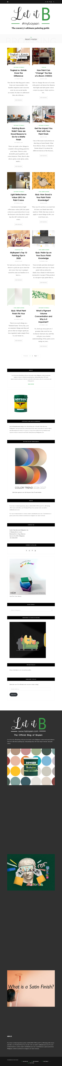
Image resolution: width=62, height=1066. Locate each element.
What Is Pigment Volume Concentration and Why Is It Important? (43, 316)
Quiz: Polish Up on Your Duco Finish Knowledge (43, 255)
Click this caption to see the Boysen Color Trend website (26, 492)
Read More (31, 384)
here (17, 670)
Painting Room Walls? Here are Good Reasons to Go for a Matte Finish (18, 134)
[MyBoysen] (31, 19)
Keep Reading (18, 100)
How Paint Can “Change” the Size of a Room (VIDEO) (43, 73)
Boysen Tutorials (19, 67)
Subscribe (13, 694)
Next (35, 355)
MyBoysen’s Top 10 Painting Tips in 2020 (18, 255)
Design (44, 67)
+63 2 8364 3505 (13, 538)
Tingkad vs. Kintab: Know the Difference (18, 73)
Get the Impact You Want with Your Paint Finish (43, 131)
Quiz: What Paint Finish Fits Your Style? (18, 313)
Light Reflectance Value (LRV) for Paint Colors (18, 197)
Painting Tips (19, 249)
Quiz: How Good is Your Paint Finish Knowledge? (43, 197)
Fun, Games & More (44, 191)
